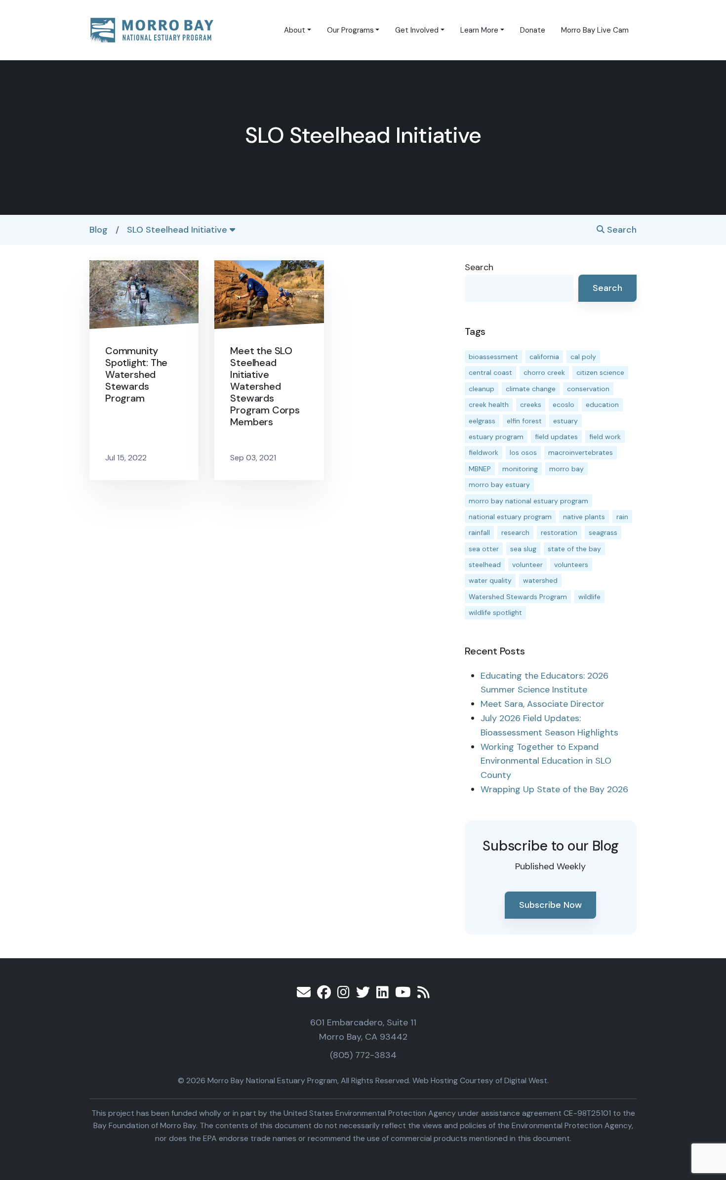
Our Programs (350, 30)
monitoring (520, 468)
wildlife (589, 596)
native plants (584, 516)
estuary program (496, 436)
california (544, 356)
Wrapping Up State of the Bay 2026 (554, 789)
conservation (588, 388)
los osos (523, 452)
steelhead (485, 564)
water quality (490, 580)
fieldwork (483, 452)
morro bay (566, 468)
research (515, 532)
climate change (531, 388)
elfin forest (524, 420)
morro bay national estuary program (528, 500)
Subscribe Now (550, 905)
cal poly (583, 356)
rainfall (479, 532)
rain (622, 516)
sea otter (484, 548)
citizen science (600, 372)
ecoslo (563, 404)
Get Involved (417, 30)
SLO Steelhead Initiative (178, 230)
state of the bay (574, 548)
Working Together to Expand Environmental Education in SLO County (546, 761)
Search (621, 230)
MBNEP (480, 468)
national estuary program (510, 516)
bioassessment (493, 356)
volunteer (527, 564)
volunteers (571, 564)
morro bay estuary (499, 484)
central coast (490, 372)
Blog (98, 230)
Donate (532, 30)
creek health (489, 404)
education (602, 404)
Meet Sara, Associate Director (543, 704)
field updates (556, 436)
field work (605, 436)
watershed (540, 580)
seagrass (603, 532)
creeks (530, 404)
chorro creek (544, 372)
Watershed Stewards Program (518, 596)
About (294, 30)
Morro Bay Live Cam (595, 30)
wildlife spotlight (495, 612)
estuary (565, 420)
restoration (559, 532)
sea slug (523, 548)
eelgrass (482, 420)
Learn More (479, 30)
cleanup (481, 388)
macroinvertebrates (580, 452)
